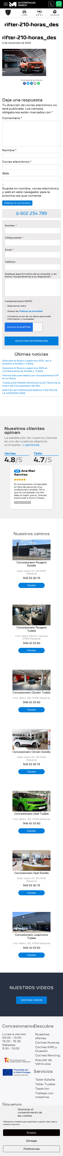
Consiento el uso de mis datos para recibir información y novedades (29, 317)
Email (9, 249)
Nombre (9, 150)
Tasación (42, 1088)
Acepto (31, 1132)
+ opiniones (30, 445)
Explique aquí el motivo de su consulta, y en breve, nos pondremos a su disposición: (31, 275)
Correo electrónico (17, 161)
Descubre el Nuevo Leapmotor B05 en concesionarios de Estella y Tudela (24, 369)
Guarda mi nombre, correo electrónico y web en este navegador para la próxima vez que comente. (30, 192)
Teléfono (10, 262)
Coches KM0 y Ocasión (46, 1049)
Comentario (12, 118)
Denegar (31, 1140)
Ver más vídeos (31, 1000)
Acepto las (24, 311)
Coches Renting (47, 1055)
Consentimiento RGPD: (19, 301)
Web (5, 173)
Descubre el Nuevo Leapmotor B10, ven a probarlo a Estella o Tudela (26, 362)
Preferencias (31, 1148)
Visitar (31, 585)
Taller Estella (45, 1079)
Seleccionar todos (16, 306)
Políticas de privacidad (30, 311)
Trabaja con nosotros (44, 1095)
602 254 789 (33, 213)
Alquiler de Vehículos (43, 1062)
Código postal (14, 237)
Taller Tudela (45, 1084)
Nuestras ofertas (42, 1036)
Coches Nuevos (47, 1042)
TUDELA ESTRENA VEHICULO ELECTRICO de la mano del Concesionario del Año (31, 384)
